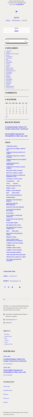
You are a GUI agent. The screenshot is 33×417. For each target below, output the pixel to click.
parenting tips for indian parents (14, 200)
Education (8, 60)
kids (7, 192)
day (18, 181)
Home (8, 20)
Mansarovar (6, 398)
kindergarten (9, 72)
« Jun (6, 117)
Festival (8, 63)
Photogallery (9, 79)
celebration (10, 181)
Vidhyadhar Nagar (7, 390)
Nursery (8, 75)
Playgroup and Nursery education (13, 210)
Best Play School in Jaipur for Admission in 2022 (15, 176)
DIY (7, 59)
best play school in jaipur (14, 173)
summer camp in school (13, 247)
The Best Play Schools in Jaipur (16, 257)
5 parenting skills (12, 146)
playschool (9, 80)
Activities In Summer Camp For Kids (15, 149)
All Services (16, 20)
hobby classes (10, 188)
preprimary (8, 82)
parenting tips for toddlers (15, 207)
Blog (5, 338)
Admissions (9, 51)
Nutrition (8, 76)
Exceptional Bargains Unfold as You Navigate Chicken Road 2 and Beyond (16, 128)
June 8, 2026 (6, 356)
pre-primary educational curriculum (14, 228)
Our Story (6, 334)
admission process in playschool (12, 164)
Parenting (8, 77)
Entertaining (9, 62)
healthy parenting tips (13, 185)
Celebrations (9, 56)
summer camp (10, 245)
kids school (15, 192)
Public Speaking (10, 86)
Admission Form (8, 344)
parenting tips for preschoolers (12, 204)
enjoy (8, 183)
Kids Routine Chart (10, 70)
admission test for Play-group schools (15, 167)
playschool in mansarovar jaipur (14, 219)
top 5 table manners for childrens (13, 260)
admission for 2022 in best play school (15, 153)
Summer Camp (9, 87)
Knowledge (9, 73)
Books (7, 55)
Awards (8, 52)
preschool (8, 83)
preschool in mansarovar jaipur (14, 234)
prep (7, 231)
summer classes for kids (14, 250)
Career (6, 342)
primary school (11, 237)
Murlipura (5, 394)
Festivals (8, 65)
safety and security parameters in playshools (14, 240)
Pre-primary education (13, 225)
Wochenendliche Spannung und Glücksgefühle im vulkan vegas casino (16, 135)
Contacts (6, 340)
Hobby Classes (9, 68)
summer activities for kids (14, 243)
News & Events (8, 336)
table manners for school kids (16, 254)
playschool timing (12, 222)
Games (7, 66)
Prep (16, 31)
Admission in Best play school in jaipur (15, 156)
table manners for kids (13, 252)
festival (15, 183)
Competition (9, 58)
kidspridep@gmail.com (11, 319)
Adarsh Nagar (6, 386)
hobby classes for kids (13, 190)
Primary (8, 85)
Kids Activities (9, 69)
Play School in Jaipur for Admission (14, 216)
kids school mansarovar (14, 195)
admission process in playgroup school (16, 160)
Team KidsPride (8, 363)
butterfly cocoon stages (14, 178)
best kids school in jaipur (14, 170)
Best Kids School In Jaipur (12, 53)
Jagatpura (5, 402)
